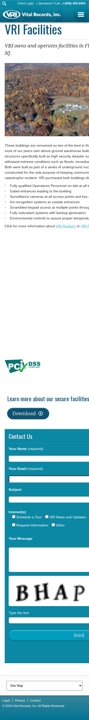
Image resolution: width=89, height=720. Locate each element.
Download (24, 413)
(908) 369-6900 (75, 3)
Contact (35, 700)
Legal (6, 700)
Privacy (20, 700)
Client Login (26, 3)
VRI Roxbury (66, 226)
